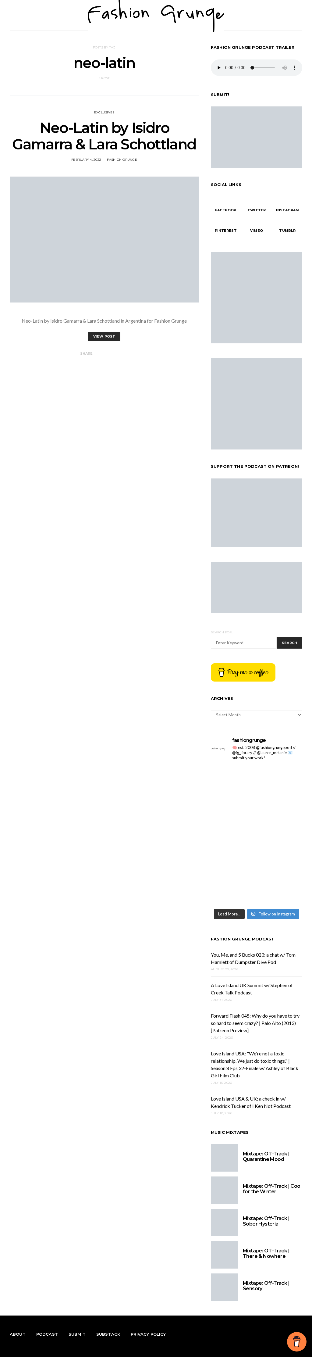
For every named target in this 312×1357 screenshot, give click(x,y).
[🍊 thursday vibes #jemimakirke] (233, 808)
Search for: (221, 632)
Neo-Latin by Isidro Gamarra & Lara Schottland (104, 136)
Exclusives (104, 112)
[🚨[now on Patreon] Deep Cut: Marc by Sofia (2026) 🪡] (233, 863)
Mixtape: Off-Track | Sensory (266, 1285)
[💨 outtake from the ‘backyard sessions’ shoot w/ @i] (233, 835)
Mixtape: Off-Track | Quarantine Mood (266, 1156)
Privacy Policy (148, 1334)
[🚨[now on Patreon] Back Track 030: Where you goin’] (280, 835)
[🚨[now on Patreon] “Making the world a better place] (280, 863)
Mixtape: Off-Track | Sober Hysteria (266, 1221)
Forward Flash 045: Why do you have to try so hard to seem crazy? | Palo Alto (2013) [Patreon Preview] (255, 1023)
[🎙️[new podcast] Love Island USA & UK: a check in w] (280, 891)
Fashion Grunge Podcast (243, 938)
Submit (77, 1334)
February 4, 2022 (86, 160)
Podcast (47, 1334)
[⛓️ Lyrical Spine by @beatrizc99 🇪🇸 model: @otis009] (233, 891)
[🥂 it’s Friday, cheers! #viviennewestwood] (233, 780)
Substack (108, 1334)
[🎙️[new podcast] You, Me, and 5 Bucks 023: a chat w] (280, 780)
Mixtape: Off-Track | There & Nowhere (266, 1253)
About (18, 1334)
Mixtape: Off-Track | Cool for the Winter (272, 1188)
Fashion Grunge (122, 160)
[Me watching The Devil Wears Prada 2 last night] (280, 808)
